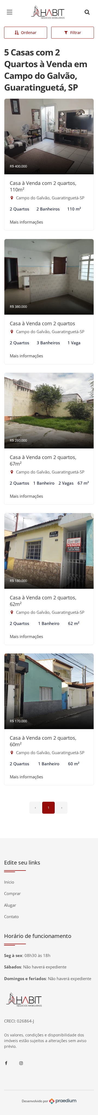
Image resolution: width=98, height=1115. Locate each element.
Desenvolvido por (35, 1101)
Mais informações (26, 222)
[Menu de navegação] (11, 12)
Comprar (12, 893)
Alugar (10, 905)
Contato (11, 916)
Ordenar (28, 32)
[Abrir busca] (87, 12)
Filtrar (75, 32)
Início (9, 882)
